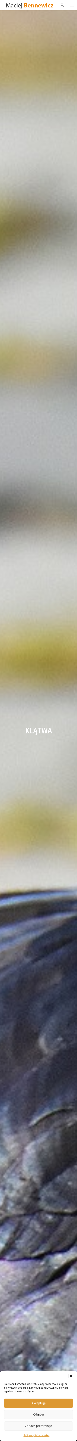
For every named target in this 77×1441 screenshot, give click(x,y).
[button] (71, 1376)
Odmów (38, 1414)
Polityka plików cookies (36, 1435)
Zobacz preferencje (38, 1426)
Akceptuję (39, 1403)
